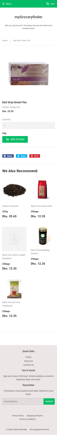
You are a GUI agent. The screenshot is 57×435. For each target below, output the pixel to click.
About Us (28, 361)
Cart (52, 4)
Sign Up (49, 401)
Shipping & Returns (35, 416)
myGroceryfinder (28, 17)
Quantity (6, 119)
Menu (8, 4)
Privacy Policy (18, 416)
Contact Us (28, 365)
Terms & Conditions (27, 419)
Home (4, 40)
